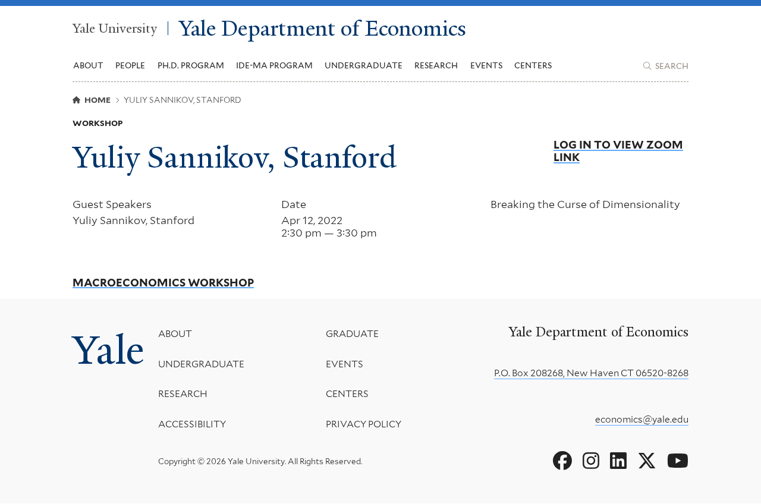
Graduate (352, 333)
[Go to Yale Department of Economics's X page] (646, 461)
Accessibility (192, 424)
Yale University (115, 28)
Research (182, 393)
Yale (108, 350)
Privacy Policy (363, 424)
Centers (533, 65)
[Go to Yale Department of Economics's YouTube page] (677, 461)
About (175, 333)
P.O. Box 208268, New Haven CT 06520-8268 (591, 373)
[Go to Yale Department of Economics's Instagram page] (591, 461)
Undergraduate (201, 364)
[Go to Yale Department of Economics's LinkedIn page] (618, 461)
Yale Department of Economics (322, 28)
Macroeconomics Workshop (163, 283)
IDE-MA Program (274, 65)
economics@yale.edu (641, 419)
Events (486, 65)
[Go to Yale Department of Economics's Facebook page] (562, 461)
